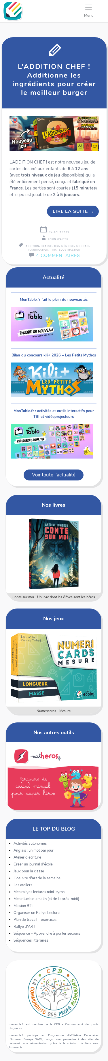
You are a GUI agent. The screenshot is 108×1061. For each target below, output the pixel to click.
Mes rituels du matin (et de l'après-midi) (46, 899)
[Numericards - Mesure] (54, 668)
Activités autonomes (30, 843)
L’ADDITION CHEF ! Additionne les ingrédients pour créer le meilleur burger (54, 79)
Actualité (54, 277)
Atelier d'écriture (27, 857)
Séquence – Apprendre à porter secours (47, 933)
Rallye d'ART (24, 926)
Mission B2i (23, 905)
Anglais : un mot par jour (34, 850)
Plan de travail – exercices (35, 919)
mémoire (67, 246)
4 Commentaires (58, 255)
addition (32, 246)
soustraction (69, 249)
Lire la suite (73, 211)
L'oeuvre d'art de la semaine (37, 878)
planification (38, 249)
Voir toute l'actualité (53, 475)
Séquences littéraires (31, 940)
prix (54, 249)
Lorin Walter (58, 239)
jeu (56, 246)
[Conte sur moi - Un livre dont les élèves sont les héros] (54, 554)
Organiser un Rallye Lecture (37, 912)
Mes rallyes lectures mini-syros (39, 892)
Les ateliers (23, 885)
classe (46, 246)
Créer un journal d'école (33, 864)
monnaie (82, 246)
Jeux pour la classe (29, 871)
